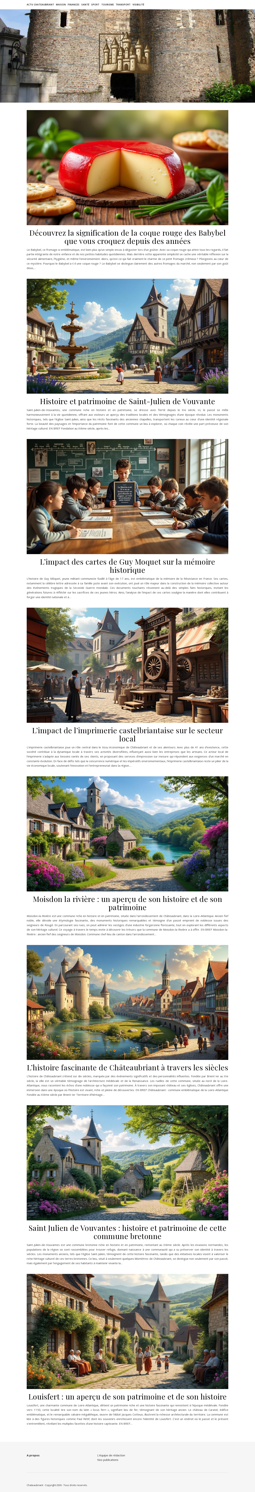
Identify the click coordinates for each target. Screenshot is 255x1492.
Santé (85, 4)
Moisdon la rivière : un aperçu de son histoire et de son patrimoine (127, 903)
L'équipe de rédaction (111, 1455)
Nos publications (107, 1460)
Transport (123, 4)
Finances (74, 4)
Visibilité (138, 4)
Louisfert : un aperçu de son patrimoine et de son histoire (127, 1396)
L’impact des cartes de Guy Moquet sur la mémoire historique (127, 566)
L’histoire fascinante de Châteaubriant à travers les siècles (127, 1067)
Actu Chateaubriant (40, 4)
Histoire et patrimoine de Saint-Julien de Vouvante (127, 401)
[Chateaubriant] (127, 52)
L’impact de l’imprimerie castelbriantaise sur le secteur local (127, 734)
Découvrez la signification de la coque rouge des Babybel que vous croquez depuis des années (127, 237)
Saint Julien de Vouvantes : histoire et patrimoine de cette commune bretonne (128, 1232)
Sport (95, 4)
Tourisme (107, 4)
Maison (61, 4)
